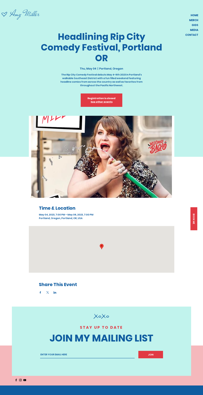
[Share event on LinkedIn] (54, 292)
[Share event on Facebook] (40, 292)
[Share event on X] (47, 292)
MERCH (193, 20)
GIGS (195, 25)
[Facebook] (16, 380)
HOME (194, 15)
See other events (101, 102)
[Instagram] (20, 380)
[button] (193, 218)
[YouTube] (24, 380)
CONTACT (191, 35)
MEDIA (194, 30)
